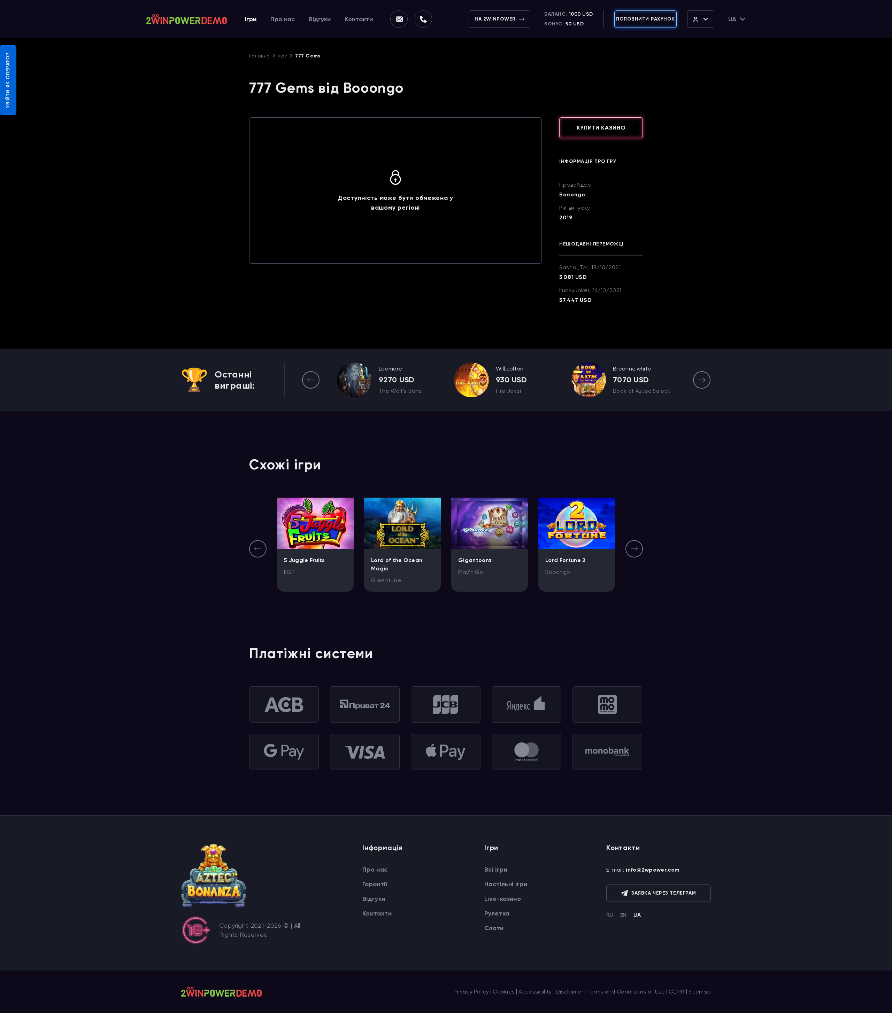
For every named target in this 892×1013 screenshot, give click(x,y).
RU (609, 915)
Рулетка (496, 913)
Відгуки (320, 19)
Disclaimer (569, 991)
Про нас (282, 19)
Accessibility (535, 991)
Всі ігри (495, 869)
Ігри (250, 19)
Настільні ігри (505, 884)
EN (623, 915)
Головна (259, 56)
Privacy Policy (471, 991)
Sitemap (700, 991)
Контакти (359, 19)
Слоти (494, 928)
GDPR (676, 991)
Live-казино (502, 899)
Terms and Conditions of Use (626, 991)
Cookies (504, 991)
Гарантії (374, 884)
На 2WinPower (495, 19)
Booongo (572, 195)
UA (637, 915)
